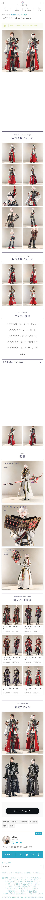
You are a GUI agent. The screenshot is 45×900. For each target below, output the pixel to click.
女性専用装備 (29, 881)
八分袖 (18, 885)
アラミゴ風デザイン (11, 881)
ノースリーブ (25, 879)
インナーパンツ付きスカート (16, 883)
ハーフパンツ (9, 885)
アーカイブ (6, 863)
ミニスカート (39, 893)
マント (9, 879)
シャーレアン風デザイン (34, 878)
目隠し (21, 888)
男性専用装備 (33, 892)
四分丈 (38, 881)
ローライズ (34, 879)
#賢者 (12, 826)
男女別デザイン (11, 888)
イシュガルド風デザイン (22, 886)
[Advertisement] (22, 102)
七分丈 (11, 886)
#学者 (5, 826)
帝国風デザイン (13, 892)
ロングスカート (13, 890)
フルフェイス (22, 893)
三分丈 (31, 893)
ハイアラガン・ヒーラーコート (22, 330)
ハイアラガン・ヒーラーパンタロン (22, 342)
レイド (10, 873)
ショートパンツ (32, 890)
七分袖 (30, 883)
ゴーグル (37, 885)
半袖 (36, 883)
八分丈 (28, 888)
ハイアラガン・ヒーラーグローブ (23, 336)
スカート (35, 888)
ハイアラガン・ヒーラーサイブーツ (22, 348)
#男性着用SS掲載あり (10, 821)
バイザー (23, 892)
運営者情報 (5, 878)
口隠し (35, 886)
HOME (4, 873)
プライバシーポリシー (17, 878)
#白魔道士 (24, 821)
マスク (16, 879)
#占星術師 (33, 821)
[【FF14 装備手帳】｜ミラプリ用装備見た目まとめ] (22, 3)
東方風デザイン (27, 885)
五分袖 (23, 890)
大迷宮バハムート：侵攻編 (20, 14)
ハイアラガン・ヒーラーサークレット (22, 324)
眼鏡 (21, 881)
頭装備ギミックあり (9, 893)
